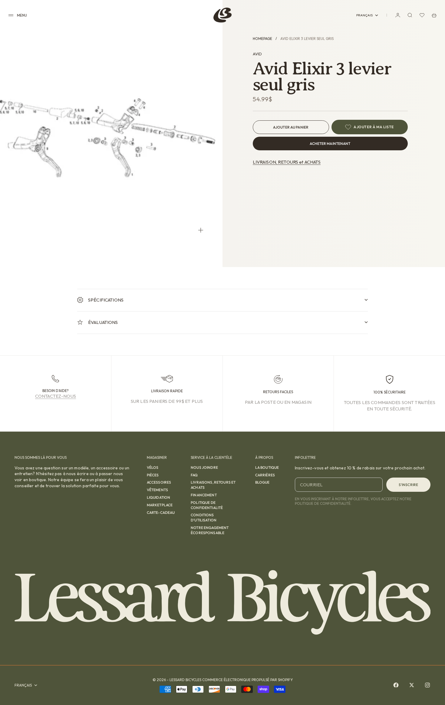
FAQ (194, 475)
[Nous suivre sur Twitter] (412, 685)
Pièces (153, 475)
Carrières (265, 475)
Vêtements (157, 490)
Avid (257, 53)
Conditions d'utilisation (203, 517)
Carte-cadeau (161, 512)
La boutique (267, 467)
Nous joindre (204, 467)
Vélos (153, 467)
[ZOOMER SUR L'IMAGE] (201, 230)
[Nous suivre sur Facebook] (396, 685)
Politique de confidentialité (207, 505)
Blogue (262, 482)
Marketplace (160, 505)
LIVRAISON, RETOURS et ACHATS (287, 162)
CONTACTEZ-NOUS (55, 396)
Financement (204, 495)
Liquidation (158, 497)
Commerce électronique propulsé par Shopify (247, 679)
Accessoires (159, 482)
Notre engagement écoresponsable (210, 530)
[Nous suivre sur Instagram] (427, 685)
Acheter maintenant (330, 143)
